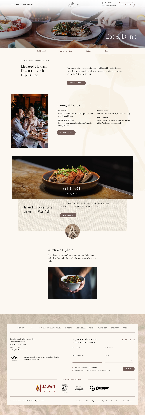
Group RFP (115, 328)
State (107, 355)
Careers (68, 328)
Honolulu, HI (28, 4)
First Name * (76, 347)
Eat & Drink (41, 51)
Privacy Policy (93, 367)
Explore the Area (66, 51)
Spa (106, 51)
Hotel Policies (80, 401)
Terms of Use (109, 401)
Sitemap (118, 401)
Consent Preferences (129, 401)
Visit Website (69, 214)
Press (125, 328)
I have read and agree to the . (86, 367)
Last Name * (109, 347)
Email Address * (78, 355)
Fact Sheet (102, 328)
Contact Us (21, 328)
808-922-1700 (15, 347)
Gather (88, 51)
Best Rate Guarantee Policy (50, 328)
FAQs (32, 328)
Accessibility (100, 401)
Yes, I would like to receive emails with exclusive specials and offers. (92, 370)
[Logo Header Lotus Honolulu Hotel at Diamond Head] (72, 5)
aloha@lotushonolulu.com (18, 350)
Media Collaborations (85, 328)
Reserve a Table (77, 82)
